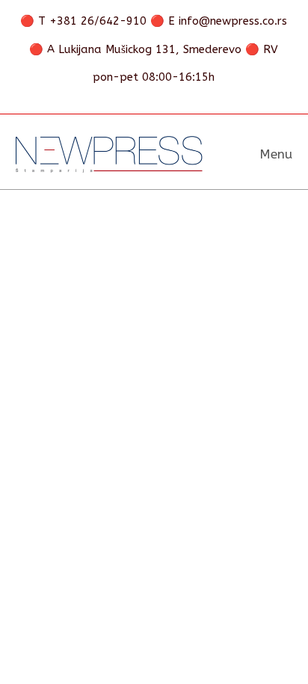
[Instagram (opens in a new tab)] (144, 99)
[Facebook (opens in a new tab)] (119, 99)
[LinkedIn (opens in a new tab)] (169, 99)
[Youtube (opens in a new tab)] (191, 99)
